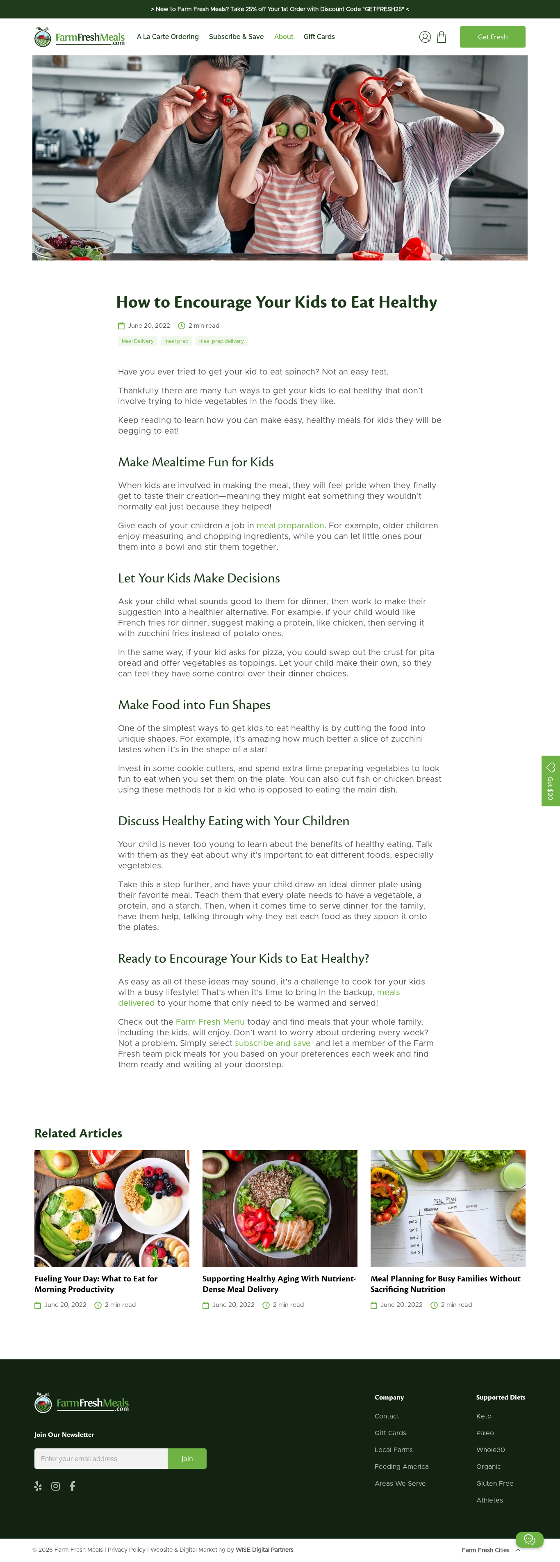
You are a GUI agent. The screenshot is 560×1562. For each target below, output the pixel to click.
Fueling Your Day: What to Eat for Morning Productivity (95, 1284)
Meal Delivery (138, 341)
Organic (488, 1467)
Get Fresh (493, 36)
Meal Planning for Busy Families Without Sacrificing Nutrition (446, 1284)
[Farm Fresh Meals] (79, 37)
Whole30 (490, 1450)
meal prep (176, 341)
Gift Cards (319, 37)
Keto (484, 1416)
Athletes (489, 1500)
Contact (387, 1416)
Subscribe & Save (236, 37)
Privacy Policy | (129, 1550)
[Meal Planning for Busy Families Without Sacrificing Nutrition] (448, 1208)
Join (187, 1458)
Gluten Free (495, 1483)
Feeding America (402, 1467)
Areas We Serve (400, 1483)
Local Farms (394, 1450)
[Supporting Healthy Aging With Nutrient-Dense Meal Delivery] (280, 1208)
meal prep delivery (221, 341)
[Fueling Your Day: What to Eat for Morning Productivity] (111, 1208)
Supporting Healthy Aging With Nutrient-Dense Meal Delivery (279, 1284)
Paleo (485, 1433)
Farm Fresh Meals (79, 1550)
